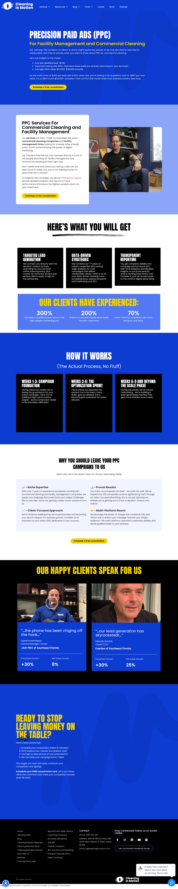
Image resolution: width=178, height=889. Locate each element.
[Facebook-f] (118, 840)
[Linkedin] (132, 840)
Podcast (124, 7)
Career (101, 7)
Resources (60, 7)
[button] (51, 602)
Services (43, 7)
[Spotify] (146, 840)
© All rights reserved (24, 879)
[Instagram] (125, 840)
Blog (75, 7)
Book (112, 7)
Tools (87, 7)
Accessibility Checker (29, 885)
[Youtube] (139, 840)
